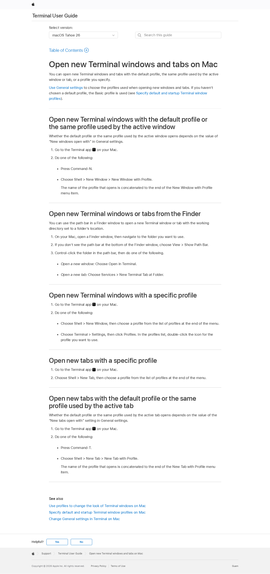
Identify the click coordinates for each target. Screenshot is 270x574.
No (81, 542)
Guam (235, 566)
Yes (57, 542)
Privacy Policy (98, 566)
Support (46, 553)
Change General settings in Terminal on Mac (84, 519)
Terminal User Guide (55, 16)
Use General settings (66, 87)
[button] (69, 50)
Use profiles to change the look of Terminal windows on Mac (97, 506)
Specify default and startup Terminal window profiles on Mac (97, 512)
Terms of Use (118, 566)
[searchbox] (178, 35)
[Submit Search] (140, 35)
